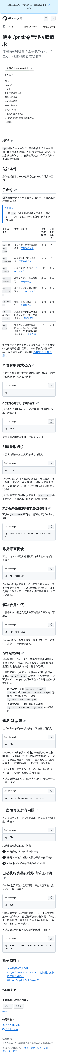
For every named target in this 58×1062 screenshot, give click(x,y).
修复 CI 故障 (12, 721)
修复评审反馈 (13, 549)
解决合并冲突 (13, 605)
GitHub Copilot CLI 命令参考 (23, 980)
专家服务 (6, 1051)
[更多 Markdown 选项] (31, 68)
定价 (46, 1048)
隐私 (33, 1048)
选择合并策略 (11, 653)
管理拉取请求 (49, 26)
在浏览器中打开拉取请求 (18, 403)
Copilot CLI (15, 26)
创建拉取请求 (13, 447)
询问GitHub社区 (12, 1025)
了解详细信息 (27, 248)
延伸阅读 (9, 960)
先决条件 (9, 169)
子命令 (7, 190)
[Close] (49, 5)
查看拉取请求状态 (16, 365)
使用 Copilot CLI (31, 26)
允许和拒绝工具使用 (18, 968)
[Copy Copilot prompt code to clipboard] (51, 385)
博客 (15, 1051)
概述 (6, 141)
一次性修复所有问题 (18, 810)
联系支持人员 (11, 1029)
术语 (26, 1048)
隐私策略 (6, 1011)
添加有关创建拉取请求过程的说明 (24, 508)
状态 (39, 1048)
